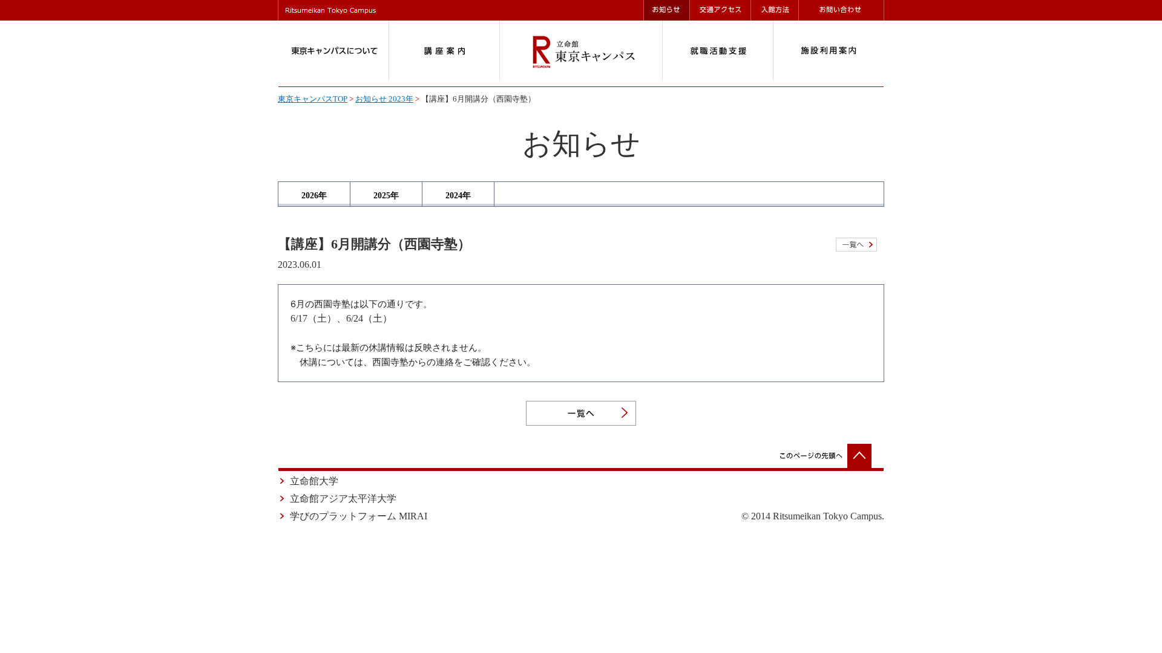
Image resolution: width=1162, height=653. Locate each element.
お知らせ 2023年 (384, 99)
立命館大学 (314, 481)
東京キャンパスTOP (312, 99)
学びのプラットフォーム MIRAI (358, 516)
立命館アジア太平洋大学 (343, 498)
